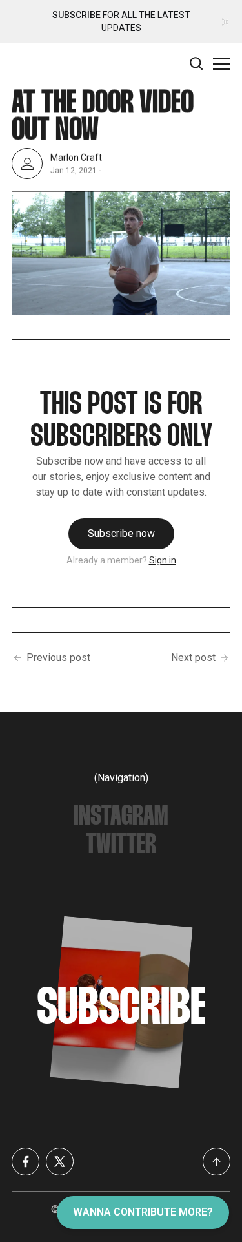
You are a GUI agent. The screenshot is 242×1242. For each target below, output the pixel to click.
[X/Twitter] (60, 1161)
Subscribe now (121, 533)
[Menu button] (221, 63)
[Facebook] (25, 1161)
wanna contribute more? (143, 1212)
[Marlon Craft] (27, 163)
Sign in (162, 560)
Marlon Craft (76, 158)
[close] (225, 22)
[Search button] (196, 63)
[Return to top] (216, 1161)
